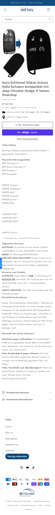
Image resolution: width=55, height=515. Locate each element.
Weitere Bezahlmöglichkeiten (27, 139)
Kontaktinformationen (28, 505)
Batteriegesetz (11, 438)
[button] (5, 10)
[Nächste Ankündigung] (50, 3)
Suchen (8, 426)
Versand (13, 108)
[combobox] (27, 19)
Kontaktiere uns (11, 444)
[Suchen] (50, 19)
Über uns (9, 432)
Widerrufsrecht (12, 505)
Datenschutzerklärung (41, 501)
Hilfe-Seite (9, 450)
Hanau (19, 117)
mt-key (14, 501)
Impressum (29, 509)
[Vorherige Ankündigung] (5, 3)
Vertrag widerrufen (17, 456)
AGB (40, 505)
